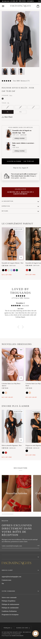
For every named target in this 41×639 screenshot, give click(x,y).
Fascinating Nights (10, 632)
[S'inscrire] (37, 545)
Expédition (6, 206)
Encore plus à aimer (15, 406)
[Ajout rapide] (21, 378)
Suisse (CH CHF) (22, 628)
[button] (18, 326)
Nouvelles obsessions (17, 344)
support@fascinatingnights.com (11, 576)
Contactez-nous (6, 580)
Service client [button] (7, 570)
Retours (5, 211)
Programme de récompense (10, 614)
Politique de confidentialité (10, 608)
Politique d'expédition (8, 601)
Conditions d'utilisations (9, 611)
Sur (3, 583)
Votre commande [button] (8, 591)
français (7, 628)
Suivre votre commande (9, 597)
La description (7, 201)
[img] (20, 296)
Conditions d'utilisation (11, 634)
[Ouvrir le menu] (5, 6)
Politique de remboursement (10, 604)
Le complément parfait (17, 223)
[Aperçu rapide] (21, 257)
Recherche (27, 632)
